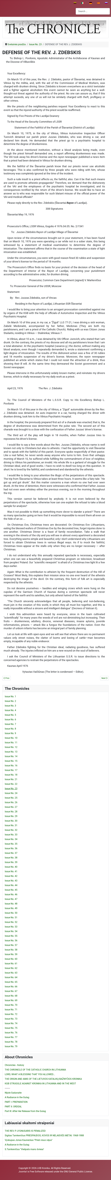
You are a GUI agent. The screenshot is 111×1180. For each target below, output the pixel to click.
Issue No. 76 (11, 1032)
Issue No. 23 (11, 788)
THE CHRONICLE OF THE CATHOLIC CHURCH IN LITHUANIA (35, 1069)
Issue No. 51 (11, 917)
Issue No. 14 (11, 756)
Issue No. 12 (11, 747)
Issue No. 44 (11, 885)
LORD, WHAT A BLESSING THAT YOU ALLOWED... (30, 1074)
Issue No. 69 (11, 1000)
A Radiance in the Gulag (17, 1097)
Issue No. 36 (11, 848)
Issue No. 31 (11, 825)
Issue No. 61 (11, 963)
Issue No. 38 (11, 857)
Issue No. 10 (11, 738)
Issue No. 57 (11, 945)
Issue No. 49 (11, 908)
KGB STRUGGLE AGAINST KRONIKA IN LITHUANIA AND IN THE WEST (40, 1083)
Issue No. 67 (11, 991)
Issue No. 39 (11, 862)
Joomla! (22, 1171)
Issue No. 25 (11, 797)
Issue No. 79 (11, 1046)
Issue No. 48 (11, 903)
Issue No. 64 (11, 977)
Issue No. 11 (11, 742)
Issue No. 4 (10, 710)
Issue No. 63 (11, 972)
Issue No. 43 (11, 880)
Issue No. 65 (11, 982)
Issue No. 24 (11, 793)
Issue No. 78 (11, 1041)
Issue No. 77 (11, 1037)
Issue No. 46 (11, 894)
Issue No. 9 (10, 733)
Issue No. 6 (10, 719)
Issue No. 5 (10, 715)
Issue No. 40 (11, 866)
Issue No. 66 (11, 986)
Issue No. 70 (11, 1005)
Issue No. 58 (11, 949)
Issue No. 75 (11, 1028)
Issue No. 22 (11, 784)
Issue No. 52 (11, 922)
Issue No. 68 (11, 995)
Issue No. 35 (11, 843)
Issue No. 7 (10, 724)
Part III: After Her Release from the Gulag (25, 1111)
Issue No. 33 (11, 834)
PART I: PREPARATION (16, 1102)
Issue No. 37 (11, 853)
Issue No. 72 (11, 1014)
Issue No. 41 (11, 871)
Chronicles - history (14, 1065)
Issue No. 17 (11, 770)
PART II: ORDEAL (13, 1106)
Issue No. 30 (11, 820)
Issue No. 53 (11, 926)
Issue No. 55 (11, 936)
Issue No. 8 (10, 728)
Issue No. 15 (11, 761)
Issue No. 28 (11, 811)
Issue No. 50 (11, 913)
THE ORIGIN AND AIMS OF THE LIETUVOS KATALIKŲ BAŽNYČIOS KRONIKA (43, 1079)
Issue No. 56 (11, 940)
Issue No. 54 (11, 931)
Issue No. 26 (11, 802)
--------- (7, 1088)
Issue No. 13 (11, 751)
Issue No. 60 (11, 959)
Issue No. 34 (11, 839)
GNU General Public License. (78, 1171)
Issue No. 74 (11, 1023)
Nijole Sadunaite (13, 1092)
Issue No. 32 (11, 830)
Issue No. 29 (11, 816)
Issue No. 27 (11, 807)
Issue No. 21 (11, 779)
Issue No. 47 (11, 899)
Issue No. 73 (11, 1018)
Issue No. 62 (11, 968)
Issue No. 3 (10, 705)
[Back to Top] (106, 1175)
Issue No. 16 (11, 765)
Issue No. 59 (11, 954)
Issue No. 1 (10, 696)
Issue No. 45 (11, 889)
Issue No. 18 (11, 774)
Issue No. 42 (11, 876)
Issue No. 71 (11, 1009)
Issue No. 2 (10, 701)
